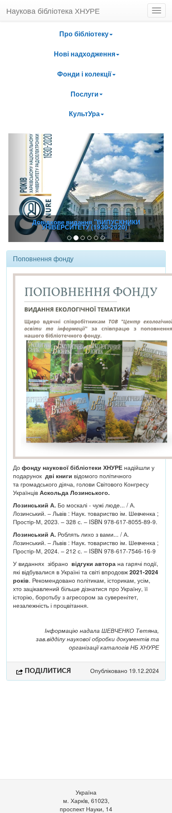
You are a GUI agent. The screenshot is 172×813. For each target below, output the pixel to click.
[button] (86, 34)
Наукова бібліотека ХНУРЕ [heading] (53, 10)
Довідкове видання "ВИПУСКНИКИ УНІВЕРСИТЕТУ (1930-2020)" (86, 224)
